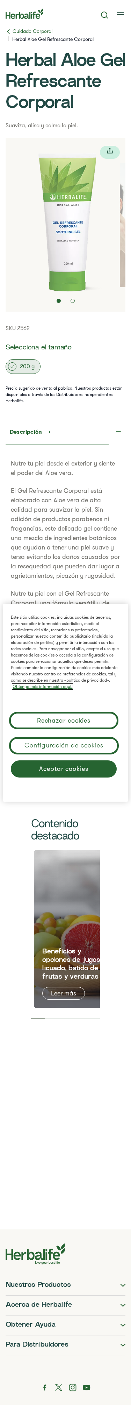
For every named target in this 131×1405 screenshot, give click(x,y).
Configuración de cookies (63, 745)
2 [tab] (52, 1018)
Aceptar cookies (63, 768)
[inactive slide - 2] (73, 301)
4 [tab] (79, 1018)
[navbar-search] (104, 15)
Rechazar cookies (63, 720)
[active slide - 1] (59, 301)
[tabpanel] (75, 929)
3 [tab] (65, 1018)
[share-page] (110, 152)
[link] (121, 13)
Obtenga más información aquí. (42, 686)
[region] (65, 703)
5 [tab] (93, 1018)
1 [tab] (38, 1018)
